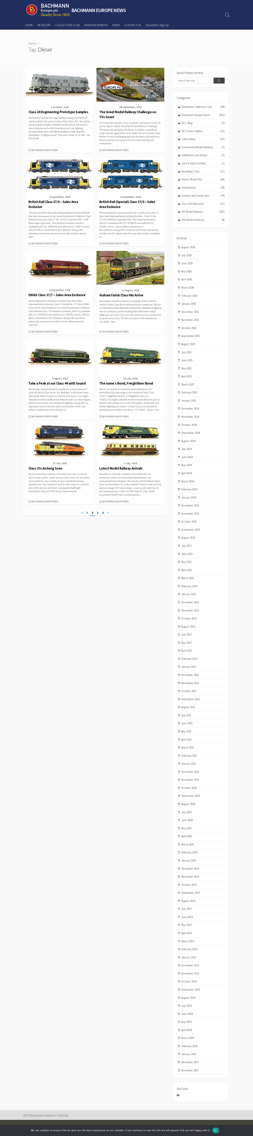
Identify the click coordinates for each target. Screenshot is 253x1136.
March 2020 (187, 844)
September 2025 (190, 336)
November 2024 (190, 416)
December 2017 (190, 1062)
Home (32, 43)
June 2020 (187, 820)
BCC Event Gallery (203, 131)
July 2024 (186, 449)
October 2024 (189, 425)
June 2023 (187, 554)
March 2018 (187, 1038)
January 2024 (188, 497)
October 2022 (189, 618)
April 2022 (186, 650)
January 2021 (188, 763)
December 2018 (190, 965)
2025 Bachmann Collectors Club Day (45, 1115)
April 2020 (186, 836)
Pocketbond (203, 187)
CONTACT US (132, 25)
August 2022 (188, 626)
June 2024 (187, 457)
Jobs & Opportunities (203, 163)
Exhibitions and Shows (203, 155)
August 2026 (188, 247)
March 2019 (187, 941)
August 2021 (188, 707)
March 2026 (187, 287)
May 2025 (186, 368)
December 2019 (190, 868)
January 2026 (188, 303)
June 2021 (187, 723)
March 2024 (187, 481)
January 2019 (188, 957)
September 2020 (190, 796)
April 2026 (186, 279)
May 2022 (186, 642)
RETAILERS (44, 25)
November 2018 (190, 973)
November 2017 (190, 1070)
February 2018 (189, 1046)
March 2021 (187, 747)
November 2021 (190, 683)
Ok (215, 1130)
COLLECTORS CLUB (67, 25)
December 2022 (190, 602)
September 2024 (190, 433)
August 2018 (188, 997)
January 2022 (188, 666)
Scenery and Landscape (203, 195)
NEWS (116, 25)
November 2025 (190, 320)
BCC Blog (203, 123)
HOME (29, 25)
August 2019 (188, 901)
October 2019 (189, 884)
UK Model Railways (203, 211)
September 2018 (190, 989)
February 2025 (189, 392)
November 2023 (190, 513)
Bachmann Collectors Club (203, 107)
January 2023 (188, 594)
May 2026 (186, 271)
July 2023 (186, 546)
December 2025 (190, 312)
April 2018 (186, 1030)
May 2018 (186, 1022)
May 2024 (186, 465)
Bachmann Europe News (45, 150)
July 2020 (186, 812)
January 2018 (188, 1054)
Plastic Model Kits (203, 179)
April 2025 (186, 376)
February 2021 (189, 755)
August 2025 (188, 344)
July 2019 (186, 909)
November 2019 (190, 876)
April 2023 (186, 570)
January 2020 (188, 860)
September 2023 (190, 529)
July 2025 (186, 352)
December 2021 (190, 675)
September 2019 (190, 892)
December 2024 (190, 408)
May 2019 (186, 925)
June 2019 (187, 917)
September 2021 (190, 699)
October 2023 (189, 521)
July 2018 (186, 1005)
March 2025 (187, 384)
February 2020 (189, 852)
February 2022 (189, 659)
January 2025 (188, 400)
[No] (218, 1131)
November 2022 (190, 610)
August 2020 (188, 804)
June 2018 (187, 1014)
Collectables (203, 139)
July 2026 (186, 255)
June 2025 (187, 360)
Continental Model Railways (203, 147)
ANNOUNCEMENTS (96, 25)
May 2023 (186, 562)
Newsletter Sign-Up (157, 25)
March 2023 (187, 578)
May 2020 (186, 828)
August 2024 (188, 441)
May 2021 (186, 731)
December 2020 (190, 772)
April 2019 (186, 933)
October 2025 (189, 328)
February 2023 (189, 586)
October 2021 (189, 691)
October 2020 (189, 788)
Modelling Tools (203, 171)
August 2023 (188, 537)
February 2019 (189, 949)
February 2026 (189, 295)
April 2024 (186, 473)
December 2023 (190, 505)
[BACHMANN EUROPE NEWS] (47, 10)
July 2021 (186, 715)
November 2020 (190, 779)
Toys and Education (203, 203)
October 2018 (189, 981)
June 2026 (187, 263)
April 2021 (186, 739)
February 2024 (189, 489)
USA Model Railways (203, 220)
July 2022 (186, 634)
